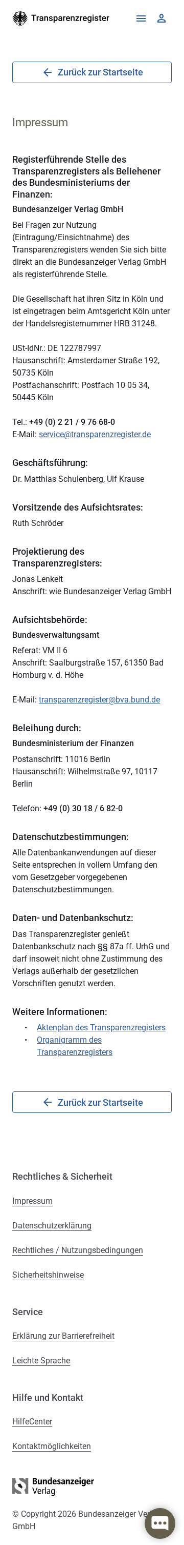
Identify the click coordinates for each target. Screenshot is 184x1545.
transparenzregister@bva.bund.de (99, 700)
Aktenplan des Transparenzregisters (101, 1027)
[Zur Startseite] (61, 18)
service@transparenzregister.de (95, 434)
